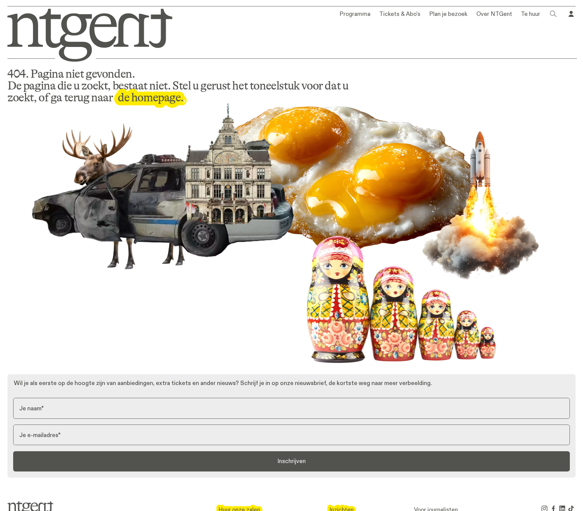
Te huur (530, 14)
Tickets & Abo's (399, 14)
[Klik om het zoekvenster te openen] (553, 13)
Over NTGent (494, 14)
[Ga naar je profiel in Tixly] (571, 13)
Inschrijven (291, 461)
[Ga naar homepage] (84, 34)
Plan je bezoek (448, 14)
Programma (354, 14)
